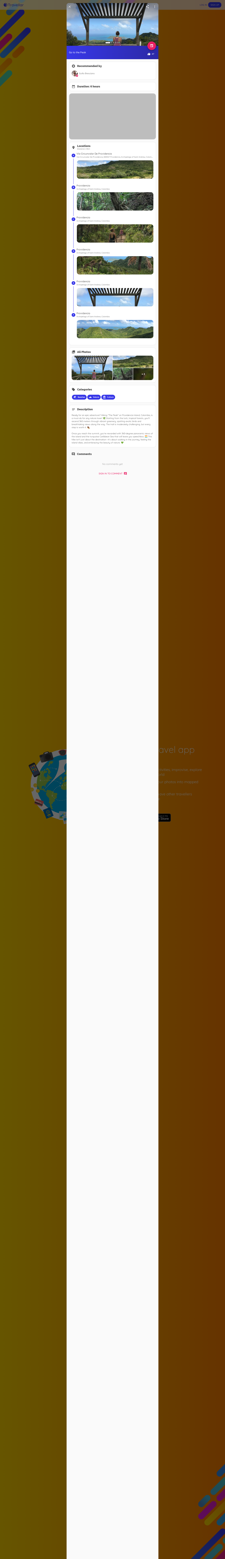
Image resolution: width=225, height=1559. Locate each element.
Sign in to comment (110, 473)
